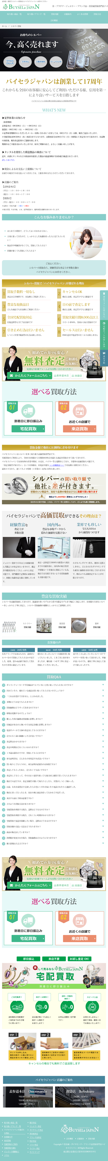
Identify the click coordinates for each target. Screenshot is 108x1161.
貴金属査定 (34, 1134)
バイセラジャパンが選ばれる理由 (14, 1131)
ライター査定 (35, 1148)
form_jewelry (29, 375)
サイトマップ (35, 1152)
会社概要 (54, 20)
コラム (6, 1155)
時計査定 (33, 1141)
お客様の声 (8, 1137)
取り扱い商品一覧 (14, 14)
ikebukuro (77, 376)
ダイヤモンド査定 (36, 1130)
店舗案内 (67, 14)
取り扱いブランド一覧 (36, 14)
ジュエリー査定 (35, 1126)
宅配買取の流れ (10, 1148)
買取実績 (54, 14)
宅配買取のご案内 (11, 1144)
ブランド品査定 (35, 1137)
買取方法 (97, 14)
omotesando (61, 376)
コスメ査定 (34, 1145)
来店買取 (7, 1140)
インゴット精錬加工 (11, 1151)
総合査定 (33, 1122)
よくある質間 (82, 14)
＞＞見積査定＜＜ (56, 465)
